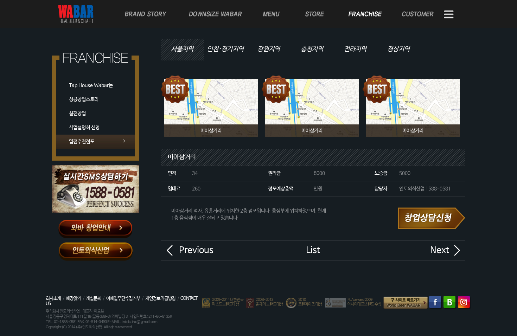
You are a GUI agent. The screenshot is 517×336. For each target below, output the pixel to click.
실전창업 (77, 113)
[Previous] (170, 250)
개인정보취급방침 (160, 298)
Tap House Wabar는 (91, 85)
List (313, 250)
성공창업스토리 (83, 99)
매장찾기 (73, 298)
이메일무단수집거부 (123, 298)
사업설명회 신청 (84, 127)
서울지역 (182, 49)
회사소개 (53, 298)
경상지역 (398, 49)
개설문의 (93, 298)
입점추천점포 (81, 141)
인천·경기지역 (225, 49)
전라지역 (355, 49)
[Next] (457, 250)
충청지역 (312, 49)
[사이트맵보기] (449, 14)
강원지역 (268, 49)
